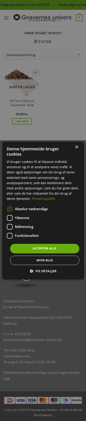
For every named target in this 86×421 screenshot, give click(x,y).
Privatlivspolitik (43, 198)
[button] (43, 271)
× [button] (76, 147)
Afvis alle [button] (44, 260)
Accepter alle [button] (44, 248)
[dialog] (43, 210)
